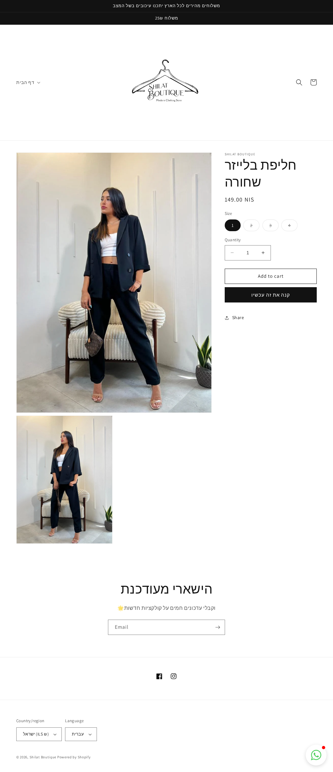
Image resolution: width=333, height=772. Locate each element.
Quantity (233, 240)
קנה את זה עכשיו (270, 295)
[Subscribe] (217, 627)
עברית (78, 734)
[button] (27, 82)
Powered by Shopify (74, 757)
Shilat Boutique (43, 757)
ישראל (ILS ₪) (36, 734)
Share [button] (238, 317)
